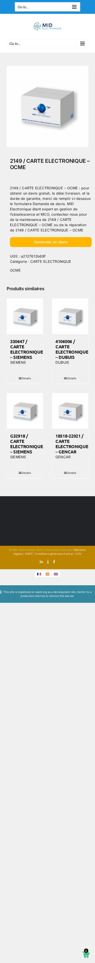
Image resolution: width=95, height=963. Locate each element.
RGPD (29, 553)
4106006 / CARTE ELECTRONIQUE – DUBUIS (71, 349)
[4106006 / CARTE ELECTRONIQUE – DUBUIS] (70, 316)
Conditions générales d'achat (54, 553)
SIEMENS (18, 362)
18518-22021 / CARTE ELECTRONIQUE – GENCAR (71, 444)
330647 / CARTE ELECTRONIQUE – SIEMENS (26, 349)
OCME (15, 270)
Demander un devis (51, 242)
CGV (79, 553)
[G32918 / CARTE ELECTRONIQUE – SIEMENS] (25, 411)
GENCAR (62, 457)
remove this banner (61, 596)
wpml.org (41, 592)
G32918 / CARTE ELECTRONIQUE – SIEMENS (26, 444)
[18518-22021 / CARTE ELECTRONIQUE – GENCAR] (70, 411)
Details (26, 378)
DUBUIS (62, 362)
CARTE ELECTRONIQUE (50, 261)
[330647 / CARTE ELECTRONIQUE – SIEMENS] (25, 316)
